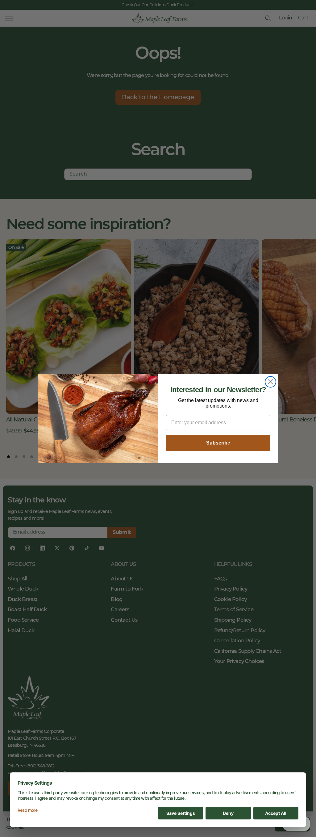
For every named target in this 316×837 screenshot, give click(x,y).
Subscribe (218, 442)
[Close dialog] (270, 381)
